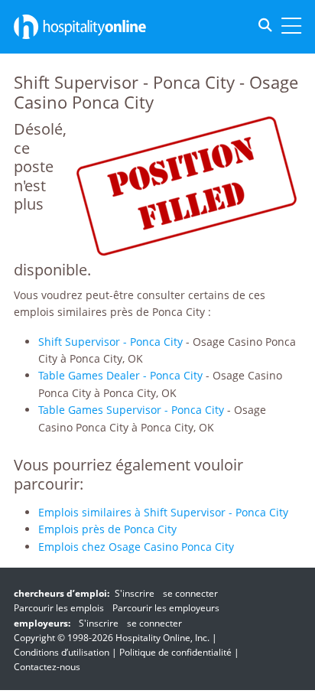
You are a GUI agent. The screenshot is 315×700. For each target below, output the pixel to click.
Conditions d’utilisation (61, 652)
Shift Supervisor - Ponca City (110, 341)
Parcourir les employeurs (165, 607)
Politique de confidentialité (175, 652)
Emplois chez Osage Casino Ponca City (136, 546)
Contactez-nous (47, 666)
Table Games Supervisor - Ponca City (131, 409)
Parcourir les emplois (59, 607)
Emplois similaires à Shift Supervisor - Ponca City (163, 512)
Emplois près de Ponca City (107, 529)
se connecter (190, 593)
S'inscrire (134, 593)
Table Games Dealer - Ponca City (120, 375)
